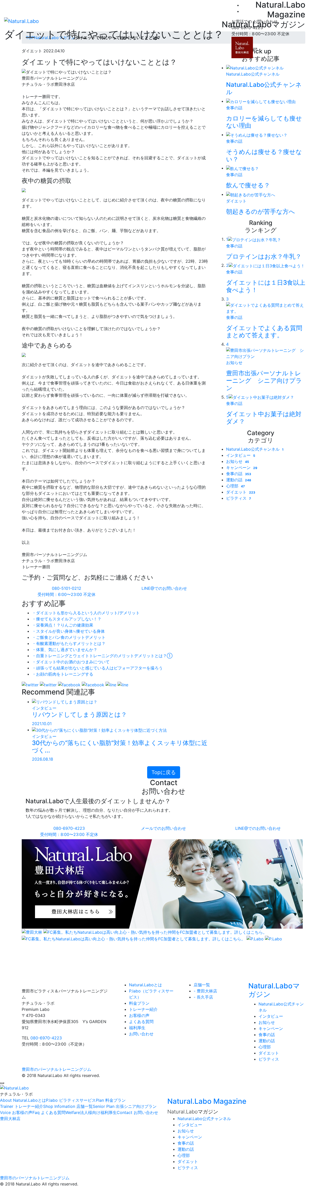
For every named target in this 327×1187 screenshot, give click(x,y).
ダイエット (240, 492)
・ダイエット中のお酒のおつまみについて (71, 661)
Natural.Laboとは (145, 984)
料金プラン (139, 1003)
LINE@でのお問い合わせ (163, 588)
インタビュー (240, 455)
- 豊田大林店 (205, 990)
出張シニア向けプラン (125, 1106)
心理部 (235, 485)
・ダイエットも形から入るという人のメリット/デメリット (86, 612)
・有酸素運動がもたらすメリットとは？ (69, 643)
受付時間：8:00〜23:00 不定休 (69, 831)
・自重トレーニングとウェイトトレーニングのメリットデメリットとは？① (102, 655)
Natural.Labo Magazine (206, 1101)
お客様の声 (139, 1015)
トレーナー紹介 (143, 1009)
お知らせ (237, 461)
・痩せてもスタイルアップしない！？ (66, 618)
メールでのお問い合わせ (163, 828)
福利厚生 (137, 1027)
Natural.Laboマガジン (274, 990)
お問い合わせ (141, 1033)
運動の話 (238, 479)
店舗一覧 (202, 984)
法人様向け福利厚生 (91, 1112)
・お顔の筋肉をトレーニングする (62, 674)
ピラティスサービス (71, 1100)
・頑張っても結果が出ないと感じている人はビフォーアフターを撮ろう (97, 667)
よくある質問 (141, 1021)
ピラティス (238, 498)
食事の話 (238, 473)
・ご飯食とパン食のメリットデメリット (69, 637)
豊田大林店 (10, 1118)
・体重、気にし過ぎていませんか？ (64, 649)
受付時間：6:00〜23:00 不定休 (67, 591)
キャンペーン (241, 467)
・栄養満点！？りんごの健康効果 (62, 625)
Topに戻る (163, 772)
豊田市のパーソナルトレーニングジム (56, 1069)
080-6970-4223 (46, 1037)
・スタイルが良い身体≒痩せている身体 (68, 631)
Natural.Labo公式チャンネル (255, 449)
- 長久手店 (203, 997)
